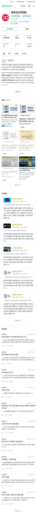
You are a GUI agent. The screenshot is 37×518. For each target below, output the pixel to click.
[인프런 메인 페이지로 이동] (7, 6)
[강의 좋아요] (16, 105)
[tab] (4, 53)
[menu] (33, 6)
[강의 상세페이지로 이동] (7, 200)
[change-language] (29, 6)
